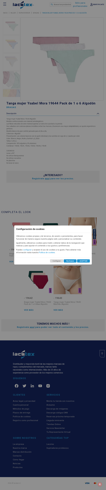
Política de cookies (47, 252)
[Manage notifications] (100, 484)
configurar (27, 250)
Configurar (57, 261)
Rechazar (70, 261)
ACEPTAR (83, 261)
